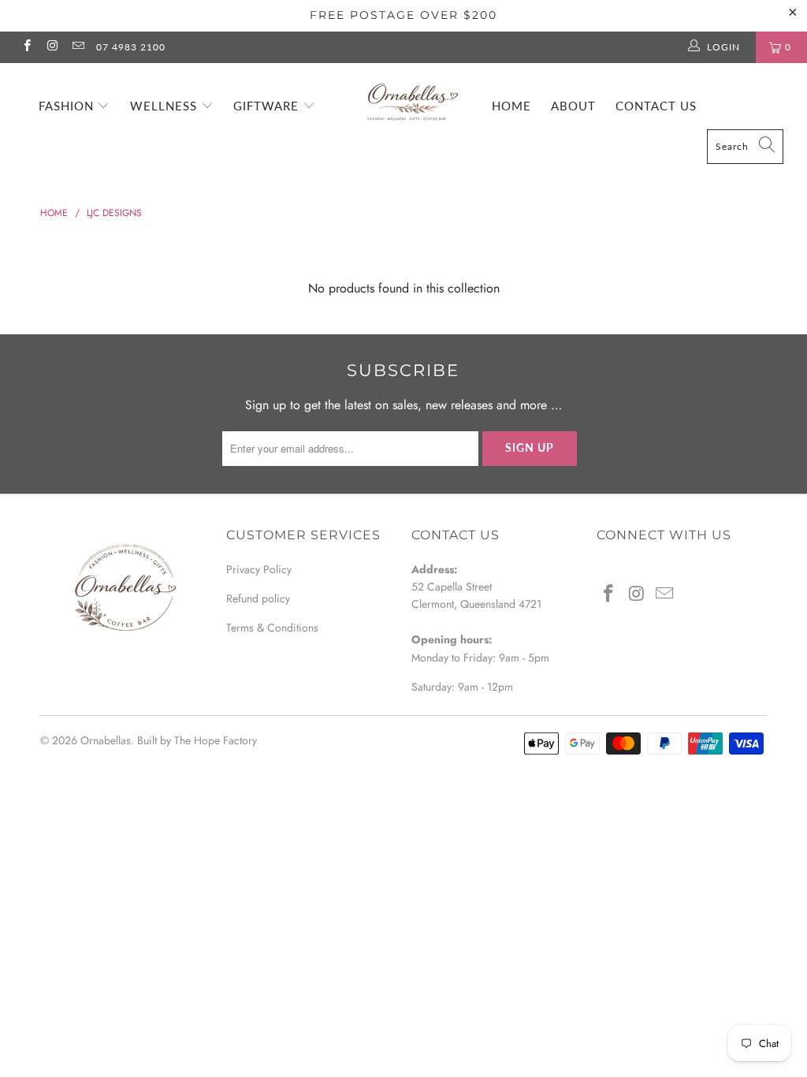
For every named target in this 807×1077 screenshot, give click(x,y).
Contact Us (656, 106)
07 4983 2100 (130, 47)
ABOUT (573, 106)
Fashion (68, 106)
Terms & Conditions (272, 627)
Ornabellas (105, 740)
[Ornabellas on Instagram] (51, 47)
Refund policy (258, 598)
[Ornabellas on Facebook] (26, 47)
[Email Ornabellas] (77, 47)
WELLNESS (165, 106)
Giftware (268, 106)
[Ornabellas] (411, 96)
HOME (511, 106)
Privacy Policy (259, 569)
